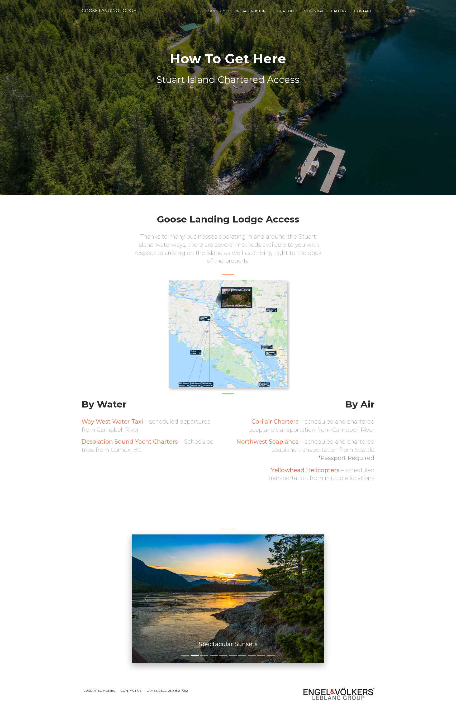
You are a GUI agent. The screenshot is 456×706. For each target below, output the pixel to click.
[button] (146, 598)
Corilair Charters (274, 421)
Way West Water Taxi (112, 421)
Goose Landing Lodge (109, 10)
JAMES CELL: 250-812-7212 (167, 691)
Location (284, 11)
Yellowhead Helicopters (305, 470)
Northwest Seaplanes (267, 441)
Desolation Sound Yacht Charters (130, 441)
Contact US (130, 691)
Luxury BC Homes (99, 691)
